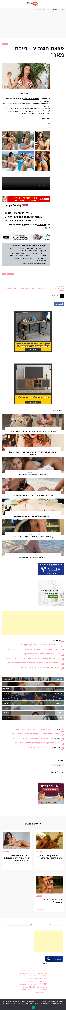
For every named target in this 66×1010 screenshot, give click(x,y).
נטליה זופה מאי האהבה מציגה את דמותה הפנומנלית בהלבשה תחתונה (17, 858)
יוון (43, 987)
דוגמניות (30, 472)
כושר (41, 987)
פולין (35, 990)
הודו (32, 984)
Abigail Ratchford (33, 968)
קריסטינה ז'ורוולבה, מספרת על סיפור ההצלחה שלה (33, 537)
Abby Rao (28, 968)
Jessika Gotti (27, 973)
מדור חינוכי (31, 429)
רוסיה (44, 992)
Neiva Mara (10, 273)
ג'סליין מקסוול (33, 981)
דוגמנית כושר (30, 493)
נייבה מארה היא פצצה (31, 99)
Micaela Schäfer (28, 975)
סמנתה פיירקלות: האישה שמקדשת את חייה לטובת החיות (33, 431)
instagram (42, 970)
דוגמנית (43, 984)
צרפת (24, 990)
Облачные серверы (56, 925)
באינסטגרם (42, 981)
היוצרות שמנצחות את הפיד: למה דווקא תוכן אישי (40, 645)
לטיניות (38, 987)
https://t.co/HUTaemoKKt (28, 216)
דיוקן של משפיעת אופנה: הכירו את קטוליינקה (42, 654)
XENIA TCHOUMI (42, 978)
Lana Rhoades (41, 973)
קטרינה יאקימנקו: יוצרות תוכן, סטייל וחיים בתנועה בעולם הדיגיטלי (34, 663)
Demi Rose (29, 970)
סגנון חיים (25, 429)
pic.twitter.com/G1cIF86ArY (20, 220)
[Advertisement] (33, 24)
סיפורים (44, 990)
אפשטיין (22, 978)
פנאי (27, 990)
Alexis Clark (41, 968)
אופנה (33, 978)
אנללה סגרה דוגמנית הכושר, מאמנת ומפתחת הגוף (33, 495)
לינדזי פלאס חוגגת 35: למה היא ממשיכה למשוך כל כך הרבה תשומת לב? (31, 658)
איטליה (28, 978)
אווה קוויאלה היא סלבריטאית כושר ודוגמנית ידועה (34, 729)
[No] (64, 1004)
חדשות (35, 429)
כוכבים (30, 449)
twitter (48, 123)
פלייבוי (31, 990)
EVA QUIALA (36, 970)
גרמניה (28, 981)
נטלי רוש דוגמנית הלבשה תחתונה (40, 747)
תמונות (4, 273)
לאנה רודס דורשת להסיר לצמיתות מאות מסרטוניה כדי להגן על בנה (33, 649)
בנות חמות (5, 43)
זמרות (22, 984)
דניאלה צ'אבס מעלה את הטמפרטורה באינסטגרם (33, 516)
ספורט (38, 990)
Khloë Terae (34, 973)
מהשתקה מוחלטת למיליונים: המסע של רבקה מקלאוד (38, 667)
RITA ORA (44, 975)
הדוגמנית (36, 984)
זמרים (45, 987)
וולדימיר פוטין (27, 984)
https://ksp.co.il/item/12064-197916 (34, 263)
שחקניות (39, 992)
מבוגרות (32, 987)
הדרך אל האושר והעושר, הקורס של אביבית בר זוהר (32, 734)
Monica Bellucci (38, 975)
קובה (20, 990)
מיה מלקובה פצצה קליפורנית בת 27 (33, 557)
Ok (33, 1007)
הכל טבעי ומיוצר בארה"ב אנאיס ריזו (33, 475)
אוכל (36, 978)
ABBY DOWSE (22, 968)
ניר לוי (57, 734)
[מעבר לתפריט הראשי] (64, 3)
